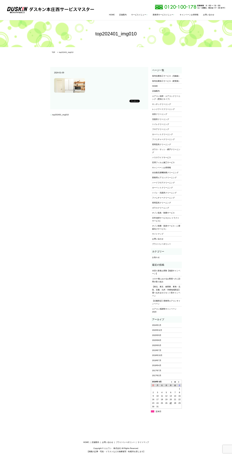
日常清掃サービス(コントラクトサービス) (165, 219)
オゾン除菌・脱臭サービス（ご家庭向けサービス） (166, 227)
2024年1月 (156, 325)
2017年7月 (156, 370)
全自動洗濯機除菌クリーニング (165, 172)
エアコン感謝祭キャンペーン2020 (164, 310)
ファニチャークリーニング (163, 139)
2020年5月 (156, 345)
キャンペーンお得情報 (189, 15)
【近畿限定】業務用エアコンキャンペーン (166, 302)
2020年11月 (157, 330)
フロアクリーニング (160, 129)
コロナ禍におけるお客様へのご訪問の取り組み (166, 280)
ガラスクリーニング (160, 208)
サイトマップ (157, 234)
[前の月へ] (170, 382)
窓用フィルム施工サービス (163, 162)
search (221, 15)
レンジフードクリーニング (163, 109)
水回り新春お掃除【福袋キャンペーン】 (166, 272)
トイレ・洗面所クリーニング (164, 193)
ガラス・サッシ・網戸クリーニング (166, 150)
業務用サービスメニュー (163, 15)
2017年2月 (156, 375)
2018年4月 (156, 365)
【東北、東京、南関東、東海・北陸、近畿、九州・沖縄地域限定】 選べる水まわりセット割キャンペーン (166, 291)
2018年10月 (157, 355)
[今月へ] (175, 382)
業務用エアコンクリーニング (164, 177)
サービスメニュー (138, 15)
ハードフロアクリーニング (163, 183)
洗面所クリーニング (160, 119)
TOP (53, 52)
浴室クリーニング (159, 114)
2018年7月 (156, 360)
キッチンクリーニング (161, 104)
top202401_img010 (60, 115)
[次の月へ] (179, 382)
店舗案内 (123, 15)
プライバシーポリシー (161, 244)
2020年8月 (156, 340)
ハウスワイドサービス (161, 157)
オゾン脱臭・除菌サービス (163, 213)
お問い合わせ (208, 15)
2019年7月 (156, 350)
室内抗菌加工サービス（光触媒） (166, 76)
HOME (112, 15)
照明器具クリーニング (161, 144)
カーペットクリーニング (162, 134)
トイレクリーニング (160, 124)
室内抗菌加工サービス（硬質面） (166, 81)
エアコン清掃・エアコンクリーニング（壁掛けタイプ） (166, 97)
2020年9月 (156, 335)
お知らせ (156, 257)
